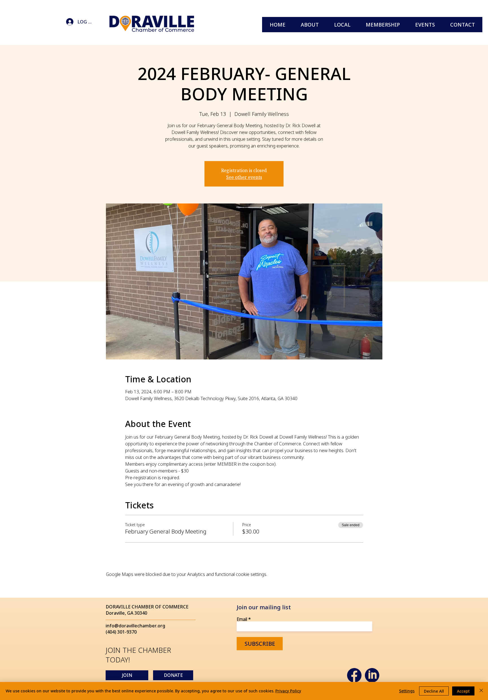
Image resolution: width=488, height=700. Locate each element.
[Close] (481, 690)
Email (242, 619)
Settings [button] (407, 691)
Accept (463, 691)
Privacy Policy (288, 691)
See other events (244, 177)
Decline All (434, 691)
